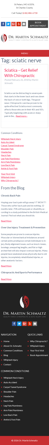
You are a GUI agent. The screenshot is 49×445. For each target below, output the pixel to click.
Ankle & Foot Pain (9, 168)
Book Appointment (38, 24)
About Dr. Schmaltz (13, 346)
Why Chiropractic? (10, 180)
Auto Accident (7, 142)
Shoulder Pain (7, 148)
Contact (7, 364)
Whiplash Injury (8, 177)
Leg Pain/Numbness (10, 158)
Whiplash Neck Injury (11, 139)
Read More (6, 221)
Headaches (6, 152)
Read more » (21, 116)
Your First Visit (8, 174)
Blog (6, 355)
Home (6, 341)
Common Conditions (13, 350)
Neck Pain (6, 155)
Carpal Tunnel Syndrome (12, 145)
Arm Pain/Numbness (10, 162)
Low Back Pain (8, 165)
